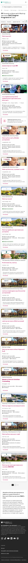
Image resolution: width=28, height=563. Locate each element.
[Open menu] (26, 2)
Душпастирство (16, 21)
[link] (18, 485)
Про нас (3, 548)
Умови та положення (5, 559)
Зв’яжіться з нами (5, 553)
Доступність (24, 559)
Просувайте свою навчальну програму (9, 550)
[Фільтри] (26, 22)
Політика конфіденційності (15, 559)
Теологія (9, 21)
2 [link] (15, 485)
